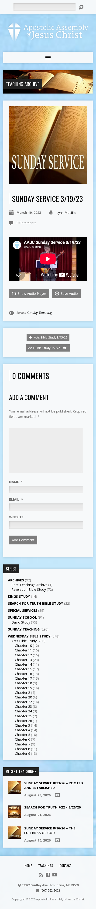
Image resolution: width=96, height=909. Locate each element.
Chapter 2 (22, 692)
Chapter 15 (23, 669)
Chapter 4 (22, 730)
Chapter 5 (22, 734)
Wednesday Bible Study (29, 636)
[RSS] (41, 875)
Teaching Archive (22, 84)
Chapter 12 (23, 655)
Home (28, 865)
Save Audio (69, 293)
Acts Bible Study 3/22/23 (45, 348)
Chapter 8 (22, 749)
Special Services (22, 610)
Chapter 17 (23, 678)
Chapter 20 (23, 697)
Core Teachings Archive (29, 585)
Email (16, 499)
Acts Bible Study (24, 641)
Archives (16, 580)
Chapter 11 (23, 650)
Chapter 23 (23, 706)
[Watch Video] (57, 795)
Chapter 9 (22, 753)
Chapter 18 (23, 683)
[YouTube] (54, 875)
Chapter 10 (23, 645)
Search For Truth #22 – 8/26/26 (52, 807)
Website (16, 517)
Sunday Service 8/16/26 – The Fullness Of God (49, 830)
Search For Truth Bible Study (35, 603)
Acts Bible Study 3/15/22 (50, 337)
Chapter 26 (23, 720)
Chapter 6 (22, 739)
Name (16, 482)
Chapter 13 (23, 659)
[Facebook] (48, 875)
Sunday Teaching (39, 312)
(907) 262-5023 (50, 890)
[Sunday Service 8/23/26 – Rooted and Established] (14, 791)
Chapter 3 (22, 725)
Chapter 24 (23, 711)
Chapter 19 (23, 688)
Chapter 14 (23, 664)
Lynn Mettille (66, 212)
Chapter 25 (23, 716)
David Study (20, 622)
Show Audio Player (31, 293)
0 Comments (26, 223)
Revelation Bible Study (28, 589)
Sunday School (22, 617)
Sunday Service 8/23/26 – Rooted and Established (53, 785)
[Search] (81, 7)
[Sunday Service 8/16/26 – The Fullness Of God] (14, 836)
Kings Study (19, 596)
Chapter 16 (23, 673)
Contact (65, 865)
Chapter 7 (22, 744)
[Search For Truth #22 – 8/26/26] (14, 815)
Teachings (45, 865)
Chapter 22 (23, 702)
